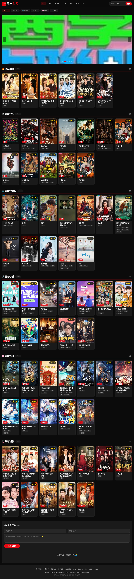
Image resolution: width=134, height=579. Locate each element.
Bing (86, 569)
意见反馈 (61, 569)
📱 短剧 (54, 10)
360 (90, 569)
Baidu (74, 569)
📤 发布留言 (12, 546)
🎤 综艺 (35, 10)
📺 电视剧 (25, 10)
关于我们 (39, 569)
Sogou (96, 569)
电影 (50, 3)
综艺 (64, 3)
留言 (83, 3)
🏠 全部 (6, 10)
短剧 (77, 3)
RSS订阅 (68, 569)
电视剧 (57, 3)
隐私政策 (53, 569)
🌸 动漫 (44, 10)
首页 (43, 3)
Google (80, 569)
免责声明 (46, 569)
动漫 (71, 3)
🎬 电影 (15, 10)
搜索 (128, 4)
